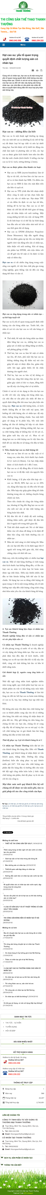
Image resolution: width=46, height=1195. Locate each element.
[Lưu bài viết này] (41, 70)
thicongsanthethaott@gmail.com (20, 1134)
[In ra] (37, 70)
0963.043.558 (15, 40)
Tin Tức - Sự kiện (13, 1022)
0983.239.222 (38, 40)
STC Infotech (28, 1193)
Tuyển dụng (11, 1026)
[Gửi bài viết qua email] (33, 70)
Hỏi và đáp (10, 1030)
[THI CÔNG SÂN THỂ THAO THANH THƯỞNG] (23, 6)
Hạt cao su (7, 262)
